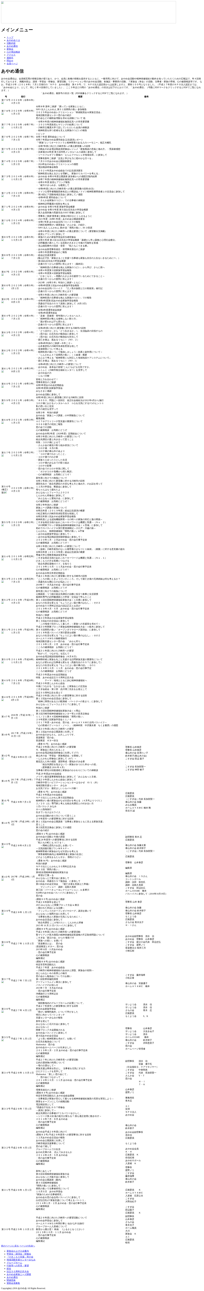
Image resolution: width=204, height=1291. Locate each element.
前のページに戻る (10, 1246)
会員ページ (12, 63)
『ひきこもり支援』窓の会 (20, 1257)
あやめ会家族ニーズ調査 (19, 1274)
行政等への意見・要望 (18, 1265)
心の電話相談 (13, 52)
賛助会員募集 (13, 1283)
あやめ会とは (13, 40)
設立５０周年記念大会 (18, 1271)
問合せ (10, 61)
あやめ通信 (12, 46)
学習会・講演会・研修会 (19, 1254)
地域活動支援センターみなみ (21, 1260)
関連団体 (11, 1280)
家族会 (10, 49)
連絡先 (10, 58)
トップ (10, 37)
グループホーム (14, 1263)
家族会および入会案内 (18, 1251)
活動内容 (11, 43)
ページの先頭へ (27, 1246)
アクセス (11, 55)
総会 (9, 1268)
